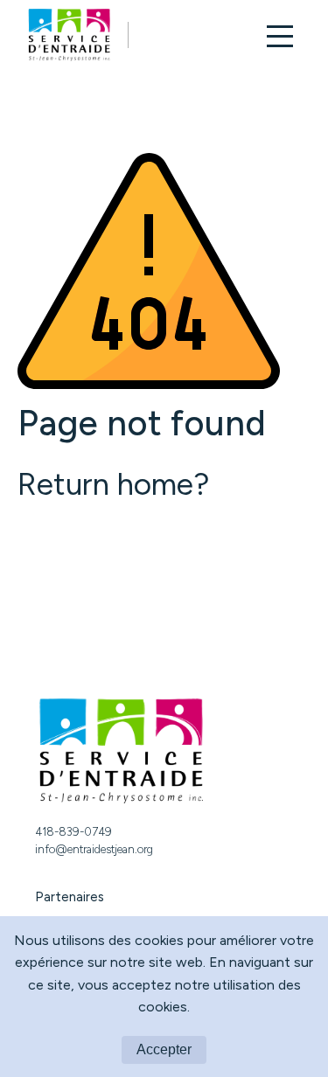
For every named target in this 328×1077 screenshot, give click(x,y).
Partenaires (69, 897)
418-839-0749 (73, 831)
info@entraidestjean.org (94, 849)
